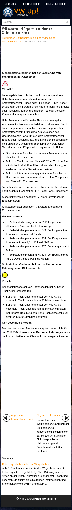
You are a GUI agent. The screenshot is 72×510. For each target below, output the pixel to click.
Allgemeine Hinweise (49, 415)
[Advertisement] (36, 57)
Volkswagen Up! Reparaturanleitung (21, 38)
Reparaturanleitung (56, 4)
